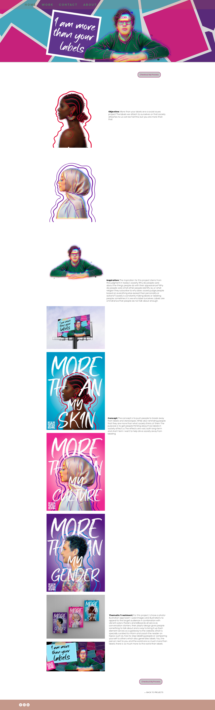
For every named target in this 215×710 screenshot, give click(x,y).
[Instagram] (24, 704)
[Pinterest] (20, 704)
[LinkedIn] (28, 704)
